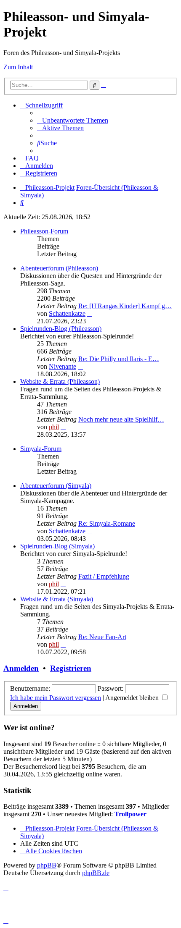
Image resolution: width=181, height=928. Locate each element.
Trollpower (130, 814)
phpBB (46, 865)
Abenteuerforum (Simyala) (55, 485)
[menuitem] (72, 120)
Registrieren (70, 668)
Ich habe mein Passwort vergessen (55, 697)
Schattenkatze (67, 313)
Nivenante (62, 366)
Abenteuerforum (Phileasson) (59, 268)
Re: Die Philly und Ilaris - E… (118, 358)
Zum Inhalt (18, 67)
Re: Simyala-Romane (106, 523)
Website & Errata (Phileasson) (60, 381)
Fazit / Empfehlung (103, 576)
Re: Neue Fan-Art (102, 636)
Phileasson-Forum (44, 231)
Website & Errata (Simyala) (56, 599)
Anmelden (21, 668)
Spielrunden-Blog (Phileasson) (60, 328)
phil (54, 426)
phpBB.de (95, 872)
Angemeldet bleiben (132, 697)
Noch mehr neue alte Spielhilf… (121, 419)
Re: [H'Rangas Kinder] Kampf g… (125, 305)
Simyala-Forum (40, 448)
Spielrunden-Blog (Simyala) (57, 546)
